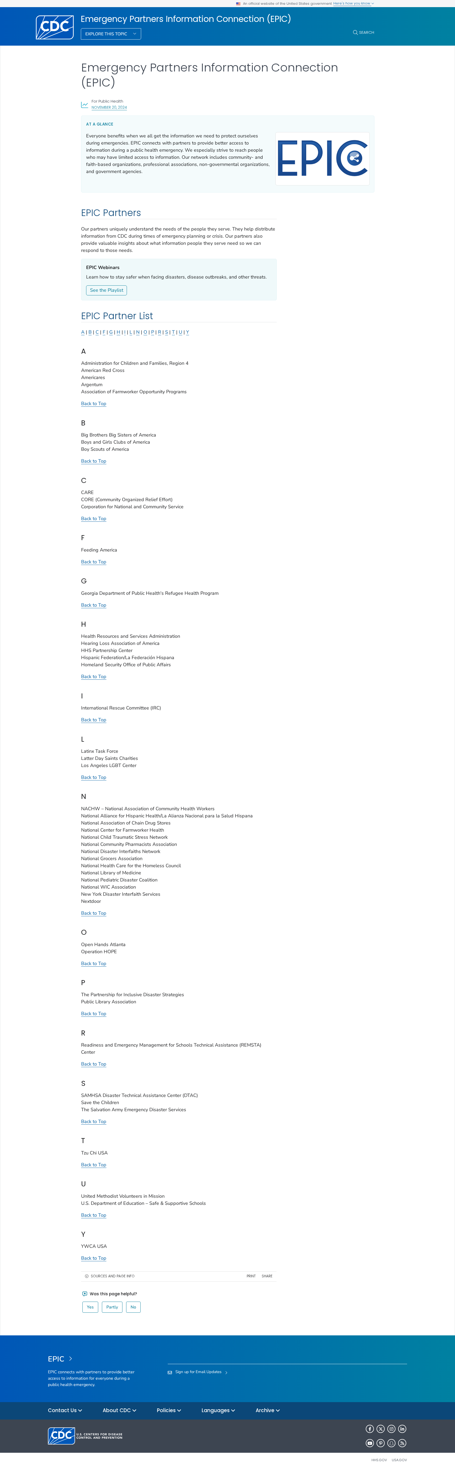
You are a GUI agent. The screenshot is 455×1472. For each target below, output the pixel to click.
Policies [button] (167, 1410)
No (133, 1307)
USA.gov (399, 1460)
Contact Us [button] (63, 1410)
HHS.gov (379, 1460)
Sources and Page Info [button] (113, 1276)
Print (251, 1276)
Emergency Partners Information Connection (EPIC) (186, 19)
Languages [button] (216, 1410)
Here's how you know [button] (352, 3)
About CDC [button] (117, 1410)
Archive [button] (266, 1410)
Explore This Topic (106, 34)
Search (366, 32)
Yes (90, 1307)
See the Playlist (106, 290)
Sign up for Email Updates (198, 1371)
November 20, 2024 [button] (109, 107)
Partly (112, 1307)
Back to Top (93, 403)
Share (267, 1276)
